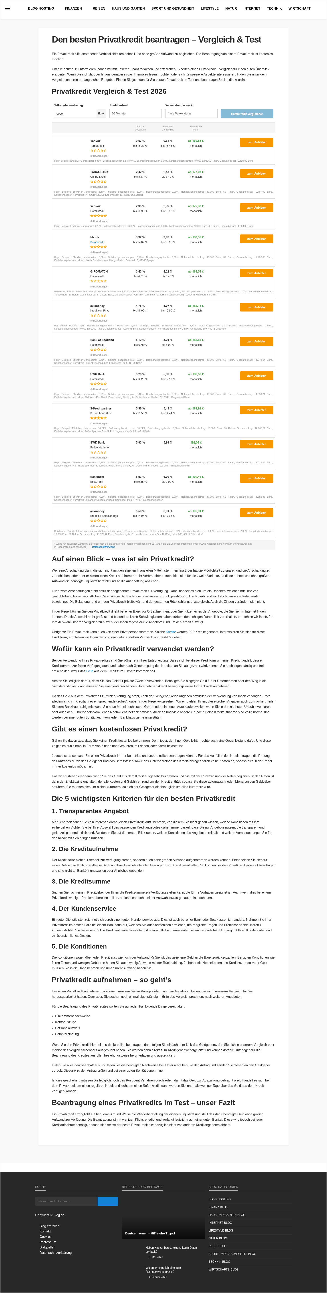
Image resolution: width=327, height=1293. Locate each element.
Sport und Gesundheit (172, 8)
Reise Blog (217, 1246)
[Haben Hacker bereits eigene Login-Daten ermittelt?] (132, 1253)
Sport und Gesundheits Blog (232, 1254)
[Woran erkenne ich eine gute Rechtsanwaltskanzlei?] (132, 1273)
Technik (274, 8)
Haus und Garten (128, 8)
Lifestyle (210, 8)
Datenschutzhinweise (103, 546)
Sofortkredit (97, 242)
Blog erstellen (49, 1226)
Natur (231, 8)
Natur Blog (218, 1238)
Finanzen (73, 8)
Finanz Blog (218, 1207)
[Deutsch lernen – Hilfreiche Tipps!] (163, 1218)
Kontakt (45, 1231)
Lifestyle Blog (221, 1230)
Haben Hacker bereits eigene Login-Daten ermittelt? (171, 1249)
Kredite (171, 632)
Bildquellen (47, 1247)
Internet (252, 8)
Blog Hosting (41, 8)
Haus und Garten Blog (227, 1215)
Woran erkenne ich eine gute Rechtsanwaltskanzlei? (163, 1269)
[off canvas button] (7, 8)
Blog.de (58, 1215)
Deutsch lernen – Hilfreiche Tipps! (150, 1233)
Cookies (46, 1236)
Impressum (48, 1242)
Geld (89, 671)
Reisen (99, 8)
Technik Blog (219, 1261)
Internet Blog (220, 1222)
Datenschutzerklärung (56, 1252)
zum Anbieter (256, 142)
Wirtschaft (300, 8)
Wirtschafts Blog (223, 1269)
